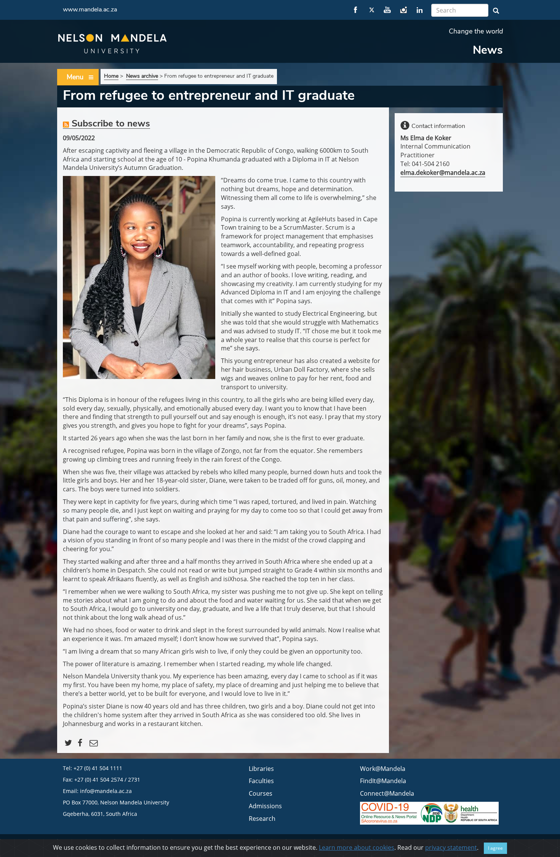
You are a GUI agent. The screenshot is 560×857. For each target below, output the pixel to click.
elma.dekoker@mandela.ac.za (442, 172)
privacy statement (451, 847)
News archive (142, 76)
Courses (260, 793)
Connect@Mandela (387, 793)
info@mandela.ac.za (106, 791)
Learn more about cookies (356, 847)
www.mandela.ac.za (90, 9)
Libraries (261, 768)
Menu (75, 77)
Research (262, 818)
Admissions (265, 806)
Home (111, 76)
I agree (495, 848)
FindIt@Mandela (383, 781)
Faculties (261, 781)
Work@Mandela (382, 768)
